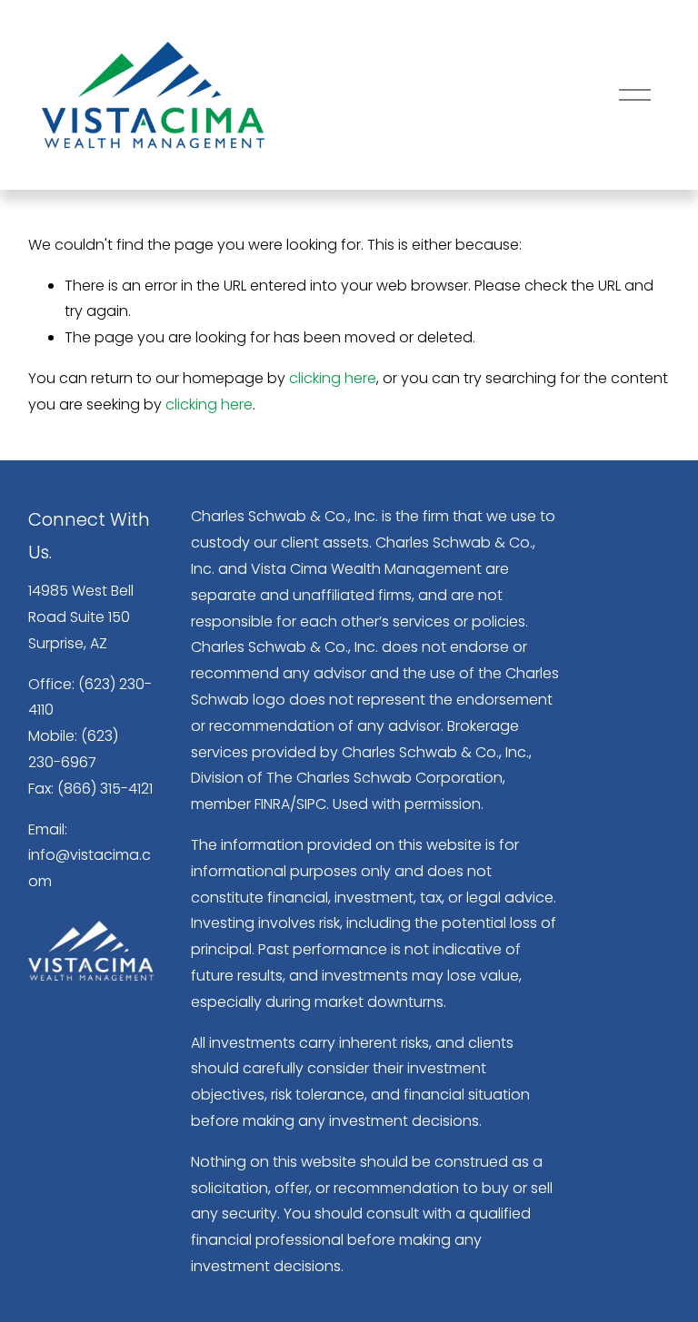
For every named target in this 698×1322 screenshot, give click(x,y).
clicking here (332, 378)
